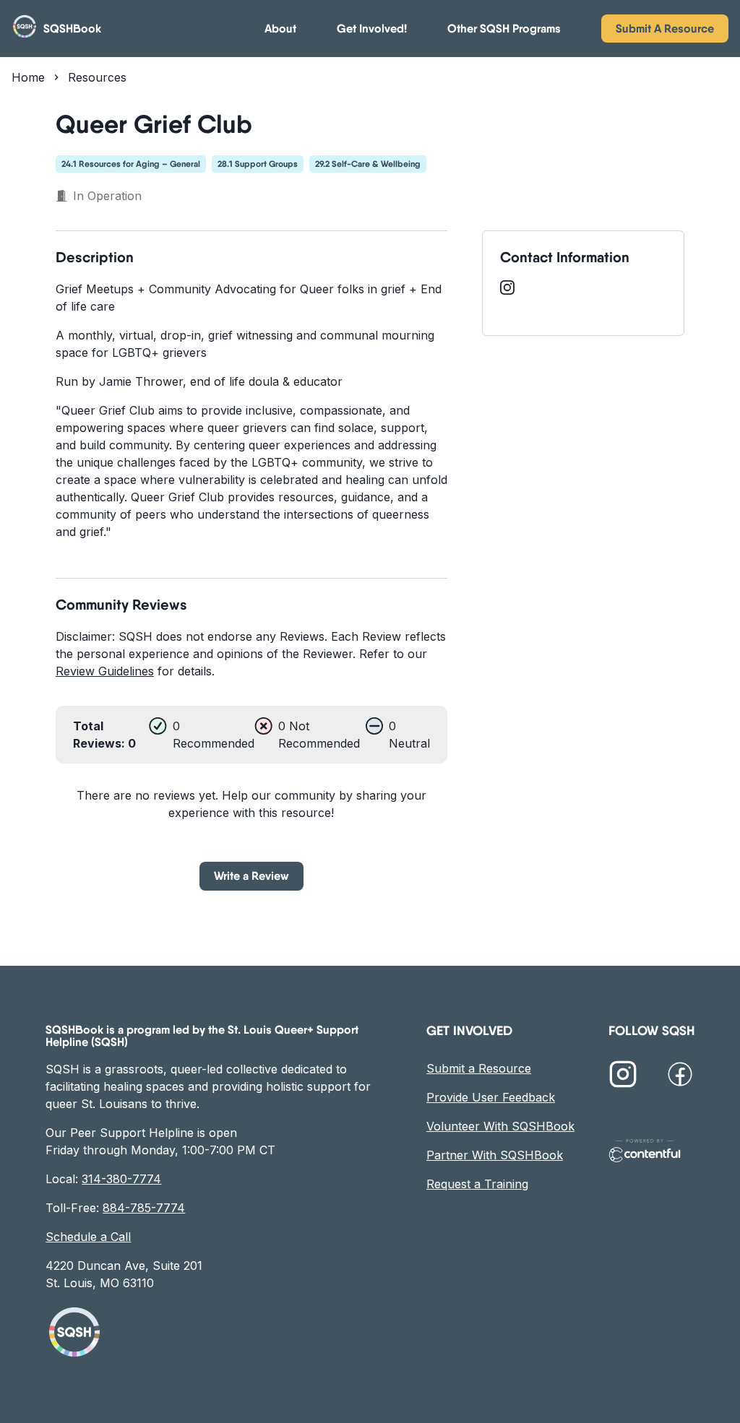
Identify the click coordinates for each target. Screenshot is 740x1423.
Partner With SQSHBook (494, 1155)
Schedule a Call (88, 1236)
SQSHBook (72, 28)
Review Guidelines (105, 671)
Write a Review (251, 875)
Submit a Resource (478, 1068)
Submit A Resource (665, 28)
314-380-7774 (121, 1179)
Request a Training (477, 1184)
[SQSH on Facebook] (680, 1076)
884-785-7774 (144, 1208)
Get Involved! (372, 28)
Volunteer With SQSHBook (500, 1126)
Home (28, 77)
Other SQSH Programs (504, 28)
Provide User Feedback (490, 1097)
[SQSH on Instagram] (622, 1076)
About (280, 28)
